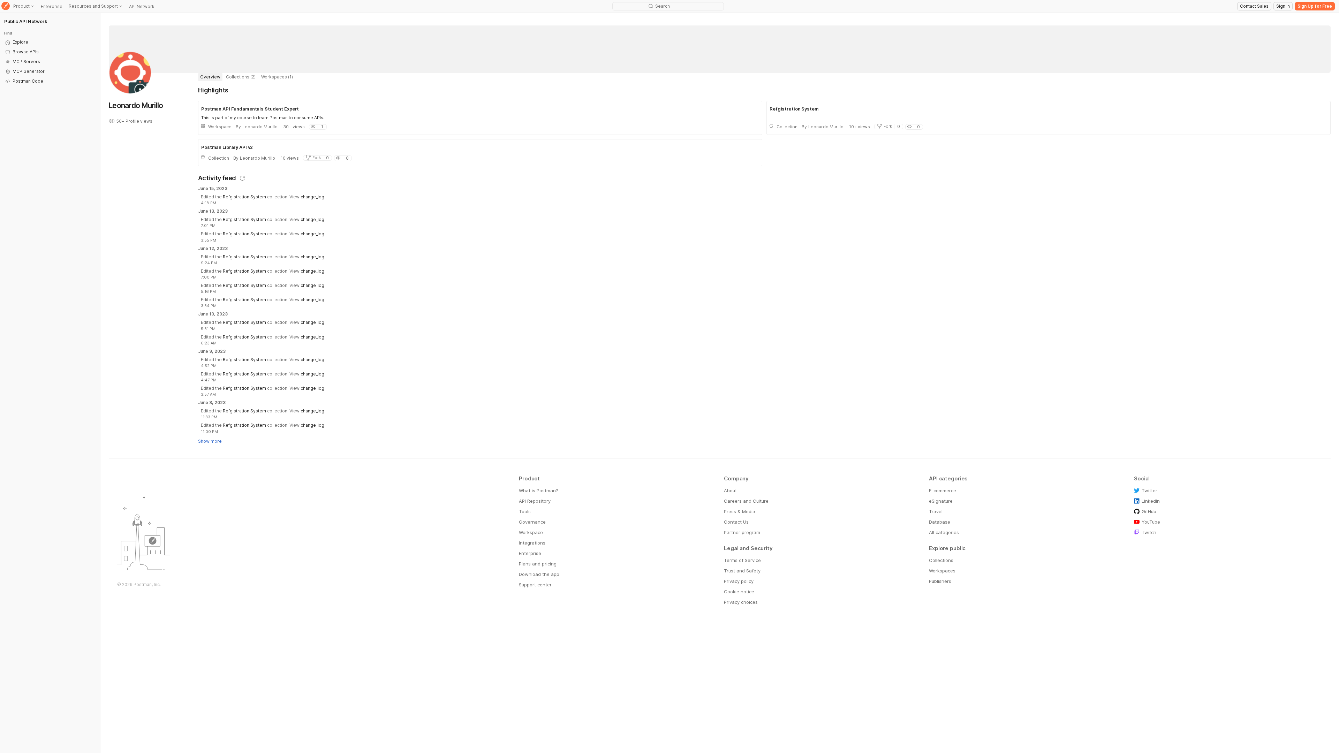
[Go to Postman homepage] (5, 6)
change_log (312, 196)
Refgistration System (244, 196)
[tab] (210, 77)
